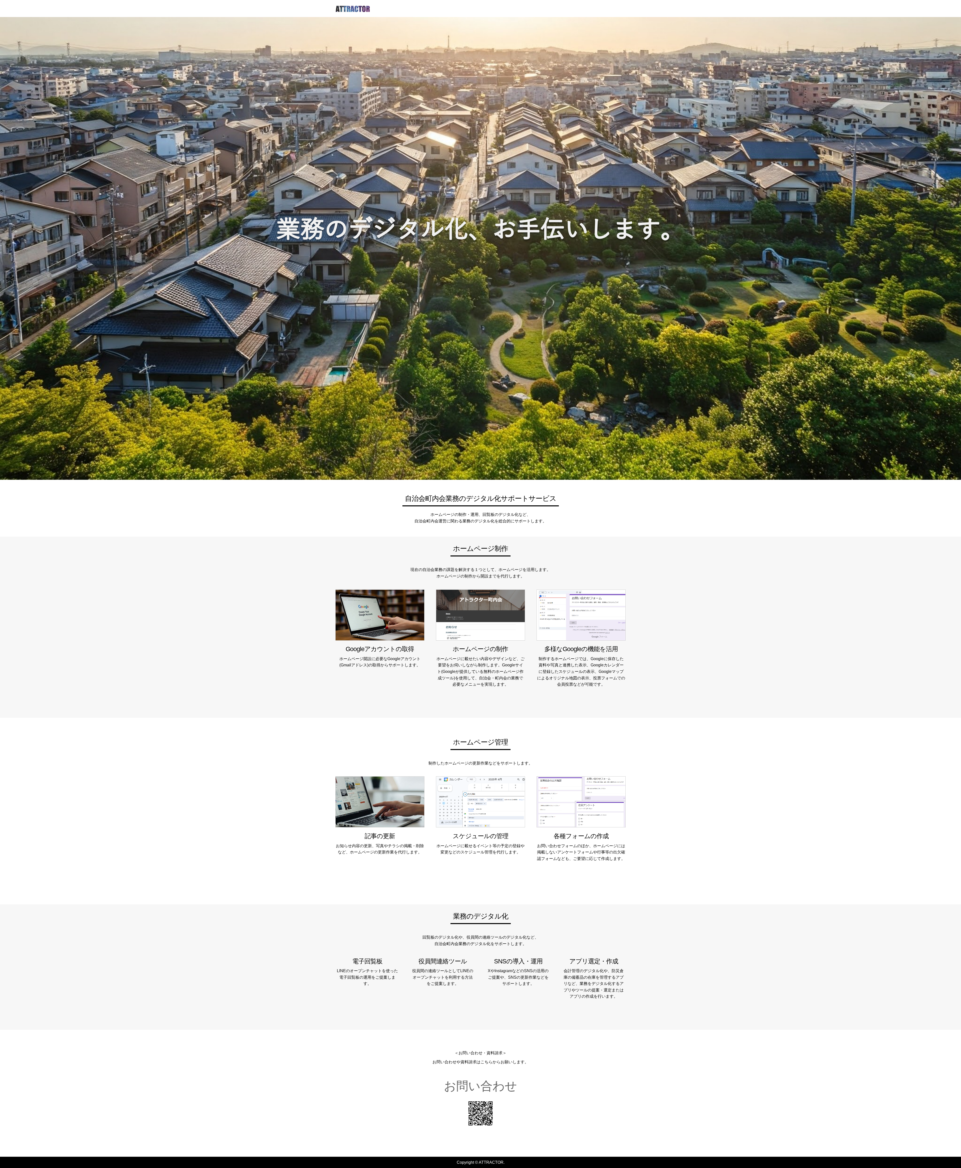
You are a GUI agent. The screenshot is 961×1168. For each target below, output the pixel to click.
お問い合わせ (480, 1086)
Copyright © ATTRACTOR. (481, 1162)
